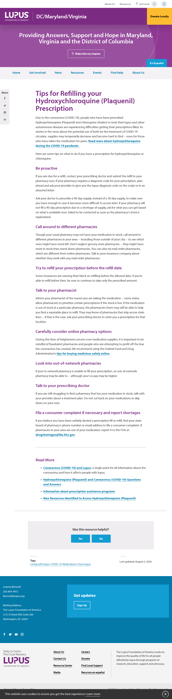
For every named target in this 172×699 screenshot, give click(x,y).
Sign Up (82, 605)
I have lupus (84, 564)
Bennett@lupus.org (14, 596)
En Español (157, 63)
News (58, 72)
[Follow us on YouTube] (16, 634)
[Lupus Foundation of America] (17, 16)
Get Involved (37, 72)
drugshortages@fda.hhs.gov (55, 435)
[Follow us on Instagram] (22, 634)
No (101, 538)
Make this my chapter (87, 53)
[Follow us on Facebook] (4, 634)
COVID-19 (56, 564)
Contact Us (59, 658)
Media (56, 672)
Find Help (117, 72)
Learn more (93, 694)
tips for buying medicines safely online (83, 353)
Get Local (144, 4)
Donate (85, 658)
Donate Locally (159, 16)
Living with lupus (40, 564)
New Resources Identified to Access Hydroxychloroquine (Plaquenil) (89, 498)
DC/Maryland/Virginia (61, 16)
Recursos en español (93, 672)
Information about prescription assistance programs (79, 491)
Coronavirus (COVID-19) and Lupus (67, 468)
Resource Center (62, 665)
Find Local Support (92, 665)
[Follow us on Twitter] (10, 634)
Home (16, 72)
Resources (125, 4)
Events (97, 72)
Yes (80, 538)
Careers (85, 651)
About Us (110, 4)
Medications (69, 564)
